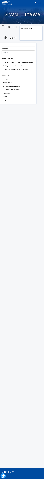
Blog (4, 476)
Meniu (38, 3)
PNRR (4, 100)
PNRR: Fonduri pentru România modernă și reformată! (18, 62)
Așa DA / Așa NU (7, 82)
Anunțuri (5, 79)
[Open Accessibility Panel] (3, 475)
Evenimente (6, 93)
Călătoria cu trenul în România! (11, 89)
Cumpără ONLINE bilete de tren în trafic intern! (16, 69)
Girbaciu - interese (26, 28)
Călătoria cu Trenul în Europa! (11, 86)
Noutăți (5, 96)
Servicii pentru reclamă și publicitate (13, 66)
